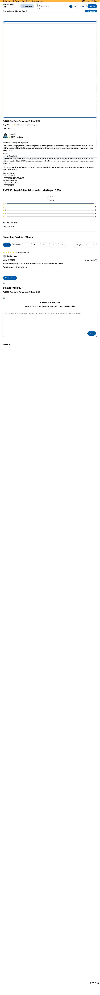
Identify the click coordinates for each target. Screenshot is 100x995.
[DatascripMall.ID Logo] (11, 6)
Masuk (92, 6)
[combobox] (85, 244)
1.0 (62, 245)
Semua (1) (6, 245)
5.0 (26, 245)
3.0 (44, 245)
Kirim (91, 333)
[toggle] (75, 6)
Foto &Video (16, 245)
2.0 (53, 245)
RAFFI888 (6, 167)
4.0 (35, 245)
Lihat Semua (9, 278)
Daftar (82, 6)
